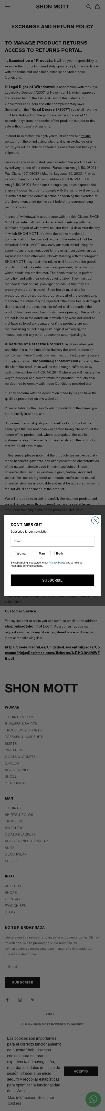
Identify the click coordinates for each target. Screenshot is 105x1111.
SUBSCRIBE (52, 580)
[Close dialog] (95, 520)
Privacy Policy (57, 562)
